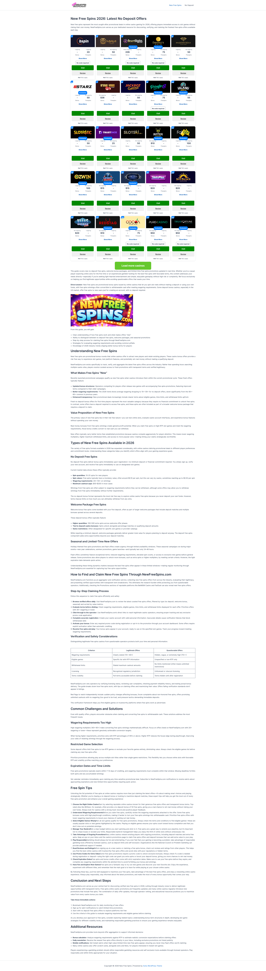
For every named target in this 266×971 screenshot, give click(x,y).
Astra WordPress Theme (152, 966)
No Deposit (189, 5)
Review (83, 73)
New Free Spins (175, 5)
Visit (83, 68)
